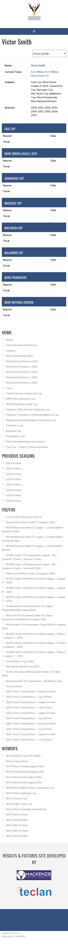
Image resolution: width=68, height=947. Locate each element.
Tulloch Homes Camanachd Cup (24, 393)
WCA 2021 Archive (17, 835)
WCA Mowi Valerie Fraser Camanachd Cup (30, 787)
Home (9, 339)
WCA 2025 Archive (17, 814)
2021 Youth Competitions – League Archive (30, 734)
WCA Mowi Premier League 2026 (25, 766)
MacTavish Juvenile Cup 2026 (22, 666)
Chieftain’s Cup (14, 425)
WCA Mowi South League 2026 (24, 782)
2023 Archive (13, 473)
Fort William (37, 71)
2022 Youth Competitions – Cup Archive (29, 728)
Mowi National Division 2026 (22, 361)
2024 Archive (13, 468)
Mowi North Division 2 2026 (21, 377)
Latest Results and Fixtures (21, 345)
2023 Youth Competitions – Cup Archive (29, 718)
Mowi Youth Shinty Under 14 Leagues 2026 (30, 573)
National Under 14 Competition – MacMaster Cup (34, 680)
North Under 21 (40, 75)
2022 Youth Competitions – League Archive (30, 723)
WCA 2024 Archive (17, 819)
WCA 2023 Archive (17, 825)
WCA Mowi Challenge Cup (21, 793)
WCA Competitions (17, 761)
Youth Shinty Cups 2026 (20, 661)
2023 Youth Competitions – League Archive (30, 712)
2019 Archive (13, 495)
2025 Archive (13, 463)
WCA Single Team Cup (19, 803)
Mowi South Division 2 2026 (21, 382)
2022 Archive (13, 479)
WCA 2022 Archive (17, 830)
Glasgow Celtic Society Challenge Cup (28, 409)
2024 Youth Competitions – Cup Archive (29, 707)
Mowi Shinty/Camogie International (26, 809)
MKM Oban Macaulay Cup (20, 398)
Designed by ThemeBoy (13, 936)
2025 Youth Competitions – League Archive (30, 691)
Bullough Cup (13, 430)
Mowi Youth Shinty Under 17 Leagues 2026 (30, 522)
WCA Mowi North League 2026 (23, 777)
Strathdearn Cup (15, 436)
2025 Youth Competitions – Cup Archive (29, 696)
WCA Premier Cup (16, 798)
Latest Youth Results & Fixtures (24, 516)
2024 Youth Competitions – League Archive (30, 702)
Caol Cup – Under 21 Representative (27, 446)
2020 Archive (13, 489)
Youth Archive (14, 686)
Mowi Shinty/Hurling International (25, 441)
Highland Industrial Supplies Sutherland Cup (31, 420)
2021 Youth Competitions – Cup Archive (29, 739)
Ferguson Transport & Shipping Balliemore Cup (32, 414)
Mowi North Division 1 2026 (21, 366)
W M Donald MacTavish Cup (22, 404)
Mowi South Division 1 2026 (21, 371)
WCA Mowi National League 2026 (25, 771)
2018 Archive (13, 500)
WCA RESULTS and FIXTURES (23, 755)
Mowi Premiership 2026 (19, 355)
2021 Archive (13, 484)
